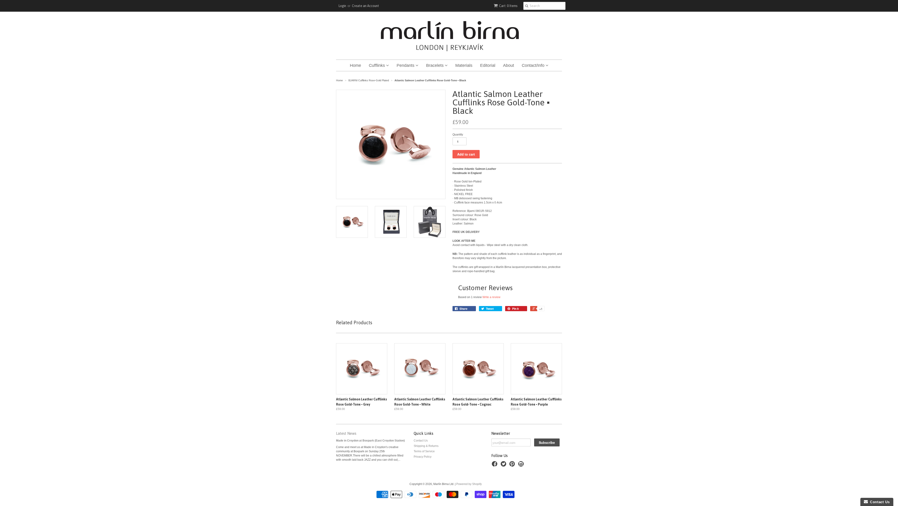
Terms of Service (424, 451)
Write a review (491, 297)
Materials (463, 65)
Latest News (346, 433)
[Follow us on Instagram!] (521, 465)
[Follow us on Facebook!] (495, 465)
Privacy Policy (422, 456)
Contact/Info (534, 65)
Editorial (487, 65)
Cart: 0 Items (508, 6)
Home (355, 65)
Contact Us (421, 440)
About (508, 65)
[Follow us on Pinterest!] (512, 465)
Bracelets (435, 65)
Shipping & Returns (426, 446)
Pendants (406, 65)
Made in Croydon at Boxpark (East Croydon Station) (370, 440)
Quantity (458, 134)
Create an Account (365, 6)
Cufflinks (377, 65)
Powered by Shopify (469, 484)
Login (342, 6)
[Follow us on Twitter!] (504, 465)
